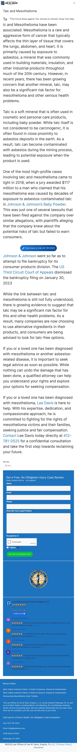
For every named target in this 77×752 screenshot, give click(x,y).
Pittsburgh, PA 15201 (11, 739)
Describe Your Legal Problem (20, 511)
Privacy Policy (64, 744)
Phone (10, 502)
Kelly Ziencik (17, 651)
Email (10, 492)
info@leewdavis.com (16, 728)
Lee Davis (45, 403)
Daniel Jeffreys (18, 662)
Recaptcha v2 (13, 536)
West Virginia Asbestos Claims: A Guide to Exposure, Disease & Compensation (34, 689)
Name (10, 483)
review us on (18, 613)
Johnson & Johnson (19, 256)
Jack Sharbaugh (18, 640)
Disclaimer (38, 747)
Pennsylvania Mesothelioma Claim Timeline (20, 696)
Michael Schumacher (20, 618)
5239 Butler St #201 (11, 733)
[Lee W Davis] (9, 3)
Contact (9, 435)
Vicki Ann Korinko (19, 629)
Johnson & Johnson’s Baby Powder (36, 204)
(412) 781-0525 (13, 723)
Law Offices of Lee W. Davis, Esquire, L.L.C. (30, 602)
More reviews (38, 672)
